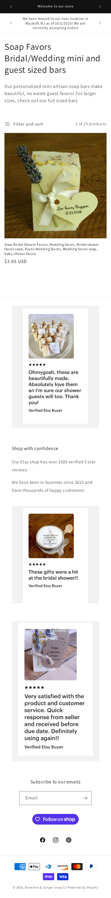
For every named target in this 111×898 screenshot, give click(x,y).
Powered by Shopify (83, 887)
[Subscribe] (84, 798)
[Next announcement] (100, 6)
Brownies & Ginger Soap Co (46, 887)
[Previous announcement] (10, 6)
